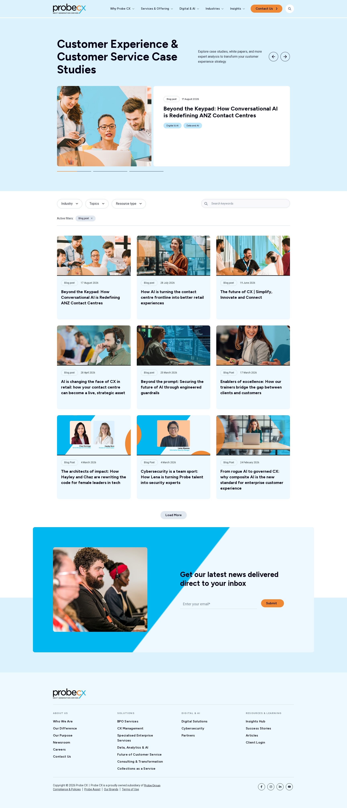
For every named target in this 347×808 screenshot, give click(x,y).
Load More (173, 515)
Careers (59, 749)
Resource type (126, 204)
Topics (94, 204)
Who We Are (63, 721)
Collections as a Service (136, 768)
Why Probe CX (120, 8)
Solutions (126, 713)
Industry (67, 204)
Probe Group (152, 785)
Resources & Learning (264, 713)
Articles (252, 735)
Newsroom (61, 742)
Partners (188, 735)
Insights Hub (255, 721)
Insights (235, 8)
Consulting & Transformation (140, 761)
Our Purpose (63, 735)
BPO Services (127, 721)
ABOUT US (60, 713)
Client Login (255, 742)
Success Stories (258, 728)
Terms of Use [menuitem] (130, 789)
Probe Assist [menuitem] (92, 789)
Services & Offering (155, 8)
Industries (213, 8)
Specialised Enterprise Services (135, 737)
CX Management (130, 728)
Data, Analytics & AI (132, 747)
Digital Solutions (194, 721)
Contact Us (264, 8)
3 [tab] (146, 171)
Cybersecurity (193, 728)
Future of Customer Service (139, 754)
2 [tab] (110, 171)
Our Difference (65, 728)
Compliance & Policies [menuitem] (67, 789)
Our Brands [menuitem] (111, 789)
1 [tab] (74, 171)
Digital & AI (187, 8)
